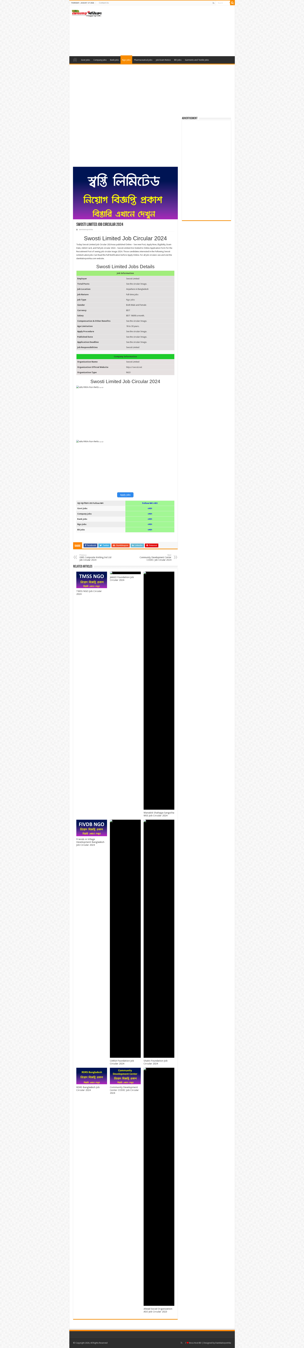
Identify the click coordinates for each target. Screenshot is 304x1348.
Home (75, 59)
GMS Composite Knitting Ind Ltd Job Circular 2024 (95, 557)
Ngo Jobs (126, 60)
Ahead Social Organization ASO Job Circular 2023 (158, 1310)
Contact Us (104, 3)
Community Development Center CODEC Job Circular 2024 (155, 557)
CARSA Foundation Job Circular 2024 (122, 1062)
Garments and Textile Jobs (197, 60)
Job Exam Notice (163, 60)
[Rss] (213, 3)
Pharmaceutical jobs (143, 60)
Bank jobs (114, 60)
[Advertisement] (174, 31)
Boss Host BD (195, 1343)
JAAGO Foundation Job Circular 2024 (122, 578)
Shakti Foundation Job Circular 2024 (156, 1062)
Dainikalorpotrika (223, 1343)
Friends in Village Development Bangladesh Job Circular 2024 (90, 842)
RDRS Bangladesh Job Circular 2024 (88, 1089)
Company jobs (100, 60)
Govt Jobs (85, 60)
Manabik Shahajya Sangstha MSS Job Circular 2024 (159, 814)
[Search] (232, 2)
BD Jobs (177, 60)
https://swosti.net (134, 367)
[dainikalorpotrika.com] (87, 13)
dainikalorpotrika (86, 230)
